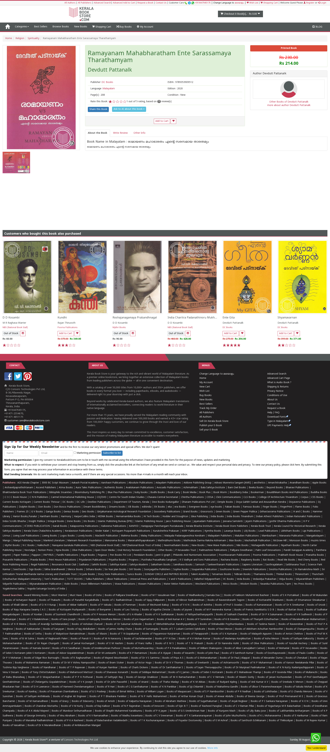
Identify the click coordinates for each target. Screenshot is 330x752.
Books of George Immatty (31, 715)
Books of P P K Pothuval (78, 677)
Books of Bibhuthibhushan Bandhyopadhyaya (171, 624)
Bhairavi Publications (297, 487)
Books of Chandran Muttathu (41, 706)
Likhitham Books (290, 531)
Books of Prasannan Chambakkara (58, 691)
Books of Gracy (60, 701)
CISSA (210, 497)
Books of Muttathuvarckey (138, 648)
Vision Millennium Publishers (96, 584)
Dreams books (117, 506)
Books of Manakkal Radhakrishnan (34, 720)
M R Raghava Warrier (14, 323)
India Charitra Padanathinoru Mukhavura (195, 317)
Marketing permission (88, 453)
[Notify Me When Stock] (23, 333)
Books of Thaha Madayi (165, 682)
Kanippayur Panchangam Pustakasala (162, 526)
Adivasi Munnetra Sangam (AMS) (232, 482)
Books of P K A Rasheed (69, 720)
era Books (180, 506)
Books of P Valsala (100, 605)
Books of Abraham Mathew (170, 701)
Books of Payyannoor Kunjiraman (161, 633)
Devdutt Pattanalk (233, 323)
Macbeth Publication (106, 535)
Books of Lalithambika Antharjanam (289, 711)
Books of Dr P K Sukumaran (267, 614)
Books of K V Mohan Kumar (194, 638)
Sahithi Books (99, 564)
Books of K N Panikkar (163, 686)
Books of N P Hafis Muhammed (148, 696)
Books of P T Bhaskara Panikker (107, 696)
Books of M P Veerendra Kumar (213, 609)
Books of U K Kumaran (224, 633)
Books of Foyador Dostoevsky (184, 720)
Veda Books (243, 579)
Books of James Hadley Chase (115, 629)
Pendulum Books (143, 555)
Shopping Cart (270, 3)
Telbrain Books (242, 574)
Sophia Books (181, 569)
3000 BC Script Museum (55, 482)
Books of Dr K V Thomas (169, 662)
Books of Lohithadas (265, 691)
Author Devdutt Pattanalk (269, 73)
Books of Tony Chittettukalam (39, 672)
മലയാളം (239, 3)
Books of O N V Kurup (43, 605)
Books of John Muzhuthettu (230, 715)
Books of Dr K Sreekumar (289, 605)
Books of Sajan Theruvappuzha (204, 667)
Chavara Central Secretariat (162, 497)
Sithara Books (94, 569)
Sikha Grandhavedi (54, 569)
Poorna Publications (68, 327)
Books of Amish (106, 701)
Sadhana (84, 564)
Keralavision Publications (78, 531)
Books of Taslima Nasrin (261, 624)
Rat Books (269, 559)
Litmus (6, 535)
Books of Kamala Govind (35, 648)
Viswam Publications (149, 584)
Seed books (19, 569)
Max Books (235, 540)
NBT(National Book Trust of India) (141, 545)
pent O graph (163, 555)
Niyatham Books (290, 545)
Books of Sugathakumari (203, 701)
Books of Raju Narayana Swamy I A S (24, 609)
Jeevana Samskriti (233, 521)
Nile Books (242, 545)
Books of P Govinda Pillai (278, 672)
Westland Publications (208, 584)
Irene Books (74, 521)
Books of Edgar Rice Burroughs (41, 658)
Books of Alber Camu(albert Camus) (244, 648)
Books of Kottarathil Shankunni (265, 600)
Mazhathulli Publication (257, 540)
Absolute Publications (141, 482)
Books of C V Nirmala (211, 677)
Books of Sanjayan (53, 629)
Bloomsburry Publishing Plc (90, 492)
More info (212, 747)
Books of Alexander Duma (268, 658)
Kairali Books (60, 526)
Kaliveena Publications (113, 526)
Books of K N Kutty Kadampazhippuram (291, 667)
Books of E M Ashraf (216, 720)
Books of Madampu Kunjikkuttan (232, 638)
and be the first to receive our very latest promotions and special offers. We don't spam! (82, 447)
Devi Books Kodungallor (165, 502)
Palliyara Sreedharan (241, 550)
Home (8, 38)
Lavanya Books (232, 531)
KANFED (134, 526)
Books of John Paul (208, 653)
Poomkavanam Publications (234, 555)
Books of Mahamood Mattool (76, 672)
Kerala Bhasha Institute (199, 526)
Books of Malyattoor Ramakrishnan (65, 633)
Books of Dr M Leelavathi (101, 653)
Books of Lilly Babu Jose (252, 711)
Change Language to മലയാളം (216, 373)
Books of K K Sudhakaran (159, 614)
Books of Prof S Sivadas (229, 605)
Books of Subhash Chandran (232, 614)
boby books (141, 492)
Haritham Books (49, 516)
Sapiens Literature (252, 564)
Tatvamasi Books (221, 574)
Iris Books (89, 521)
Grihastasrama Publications (275, 511)
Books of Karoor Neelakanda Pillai (294, 662)
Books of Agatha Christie (156, 609)
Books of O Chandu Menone (296, 691)
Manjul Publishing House (27, 540)
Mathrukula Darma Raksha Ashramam (204, 540)
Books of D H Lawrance (36, 686)
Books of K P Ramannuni (133, 653)
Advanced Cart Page (278, 378)
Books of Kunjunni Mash (221, 711)
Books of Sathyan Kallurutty (298, 638)
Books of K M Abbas (194, 682)
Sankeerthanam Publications (223, 564)
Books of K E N (300, 701)
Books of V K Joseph (81, 682)
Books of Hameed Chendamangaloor (73, 686)
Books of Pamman (125, 605)
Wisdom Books (248, 584)
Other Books (165, 550)
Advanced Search (102, 3)
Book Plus (205, 492)
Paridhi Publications (67, 555)
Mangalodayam (315, 535)
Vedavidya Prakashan (264, 579)
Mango (6, 540)
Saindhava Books (182, 564)
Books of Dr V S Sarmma (145, 658)
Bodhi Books (157, 492)
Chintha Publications (192, 497)
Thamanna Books (263, 574)
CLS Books (250, 497)
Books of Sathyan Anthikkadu (33, 696)
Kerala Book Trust (261, 526)
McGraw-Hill (280, 540)
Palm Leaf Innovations (268, 550)
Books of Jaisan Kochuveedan (274, 677)
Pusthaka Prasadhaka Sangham (159, 559)
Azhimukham (190, 487)
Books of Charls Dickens (134, 667)
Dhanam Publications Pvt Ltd (198, 502)
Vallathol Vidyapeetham (207, 579)
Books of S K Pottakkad (285, 595)
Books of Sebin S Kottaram (207, 672)
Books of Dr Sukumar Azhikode (124, 624)
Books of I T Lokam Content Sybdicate (183, 629)
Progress (134, 559)
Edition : (175, 88)
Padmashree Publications (213, 550)
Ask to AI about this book (128, 109)
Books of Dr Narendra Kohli (222, 643)
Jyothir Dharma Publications (285, 521)
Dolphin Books (27, 506)
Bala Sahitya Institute (213, 487)
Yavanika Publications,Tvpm (275, 584)
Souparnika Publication (204, 569)
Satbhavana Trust (295, 564)
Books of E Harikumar (296, 715)
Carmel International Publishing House (72, 497)
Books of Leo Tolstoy (126, 609)
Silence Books (75, 569)
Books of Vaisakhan (14, 725)
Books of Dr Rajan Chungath (42, 643)
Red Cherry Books (308, 559)
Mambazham (269, 535)
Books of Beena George (251, 696)
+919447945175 (203, 3)
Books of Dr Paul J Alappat (235, 658)
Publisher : (101, 82)
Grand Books (190, 511)
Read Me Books (286, 559)
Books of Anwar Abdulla (220, 696)
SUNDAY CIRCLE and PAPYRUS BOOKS (166, 574)
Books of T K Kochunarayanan (147, 720)
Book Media (189, 492)
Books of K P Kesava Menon (99, 614)
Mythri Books (119, 327)
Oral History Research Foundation (136, 550)
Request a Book (145, 3)
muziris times (318, 540)
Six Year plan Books (115, 569)
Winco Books (230, 584)
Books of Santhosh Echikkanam (248, 720)
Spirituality (33, 38)
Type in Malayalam (277, 421)
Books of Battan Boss (290, 609)
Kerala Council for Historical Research (295, 526)
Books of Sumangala (146, 629)
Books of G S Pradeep (93, 691)
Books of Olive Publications (258, 643)
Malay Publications (151, 535)
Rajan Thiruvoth (66, 323)
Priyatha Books (117, 559)
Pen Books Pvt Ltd (120, 555)
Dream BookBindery (94, 506)
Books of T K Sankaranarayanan (194, 715)
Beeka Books (256, 487)
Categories (21, 26)
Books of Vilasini (97, 633)
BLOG (318, 26)
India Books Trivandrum (240, 516)
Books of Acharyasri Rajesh (20, 600)
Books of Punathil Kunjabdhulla (81, 600)
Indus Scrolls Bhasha (14, 521)
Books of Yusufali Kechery (292, 643)
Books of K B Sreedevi (226, 619)
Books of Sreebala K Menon (287, 682)
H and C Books (301, 511)
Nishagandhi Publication (264, 545)
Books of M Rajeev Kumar (310, 720)
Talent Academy (200, 574)
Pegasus (102, 555)
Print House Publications (62, 559)
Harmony (66, 516)
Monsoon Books (298, 540)
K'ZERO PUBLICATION (37, 526)
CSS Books (317, 497)
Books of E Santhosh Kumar (238, 653)
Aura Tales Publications (89, 487)
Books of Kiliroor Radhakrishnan (186, 600)
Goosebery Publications (167, 511)
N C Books (29, 545)
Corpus (305, 497)
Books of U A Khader (130, 614)
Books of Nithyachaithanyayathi (195, 614)
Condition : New (176, 95)
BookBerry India (239, 492)
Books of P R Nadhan (239, 691)
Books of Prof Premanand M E (285, 696)
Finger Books (270, 506)
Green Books (223, 511)
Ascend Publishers (46, 487)
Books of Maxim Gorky (240, 677)
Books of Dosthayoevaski (270, 653)
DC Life (80, 502)
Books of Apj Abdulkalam (81, 629)
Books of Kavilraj (26, 691)
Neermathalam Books (176, 545)
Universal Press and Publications (148, 579)
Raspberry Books (250, 559)
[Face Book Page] (8, 379)
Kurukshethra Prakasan (166, 531)
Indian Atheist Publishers (270, 516)
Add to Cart (161, 121)
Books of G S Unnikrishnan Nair (187, 711)
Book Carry (174, 492)
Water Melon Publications (178, 584)
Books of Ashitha (202, 605)
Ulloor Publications (117, 579)
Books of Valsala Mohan (298, 686)
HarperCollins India (84, 516)
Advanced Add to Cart (124, 3)
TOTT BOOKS (75, 579)
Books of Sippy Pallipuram (150, 600)
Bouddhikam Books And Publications (287, 492)
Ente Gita (229, 317)
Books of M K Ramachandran (178, 677)
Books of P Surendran (199, 619)
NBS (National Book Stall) (15, 327)
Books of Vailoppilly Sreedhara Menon (99, 619)
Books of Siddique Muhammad (148, 672)
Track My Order (208, 408)
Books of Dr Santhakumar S (167, 667)
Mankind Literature (54, 540)
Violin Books (71, 584)
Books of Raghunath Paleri (52, 638)
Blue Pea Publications (120, 492)
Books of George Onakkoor (142, 677)
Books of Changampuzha (300, 629)
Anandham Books (300, 482)
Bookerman (257, 492)
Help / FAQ (273, 412)
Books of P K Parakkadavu (171, 648)
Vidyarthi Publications (14, 584)
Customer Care (190, 3)
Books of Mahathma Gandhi (222, 686)
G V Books (37, 511)
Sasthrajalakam (274, 564)
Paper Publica (21, 555)
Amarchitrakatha (277, 482)
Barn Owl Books (237, 487)
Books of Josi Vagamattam (139, 619)
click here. (295, 464)
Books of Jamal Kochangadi (78, 643)
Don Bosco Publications (67, 506)
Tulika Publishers (94, 579)
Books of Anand (139, 682)
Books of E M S (164, 643)
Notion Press (45, 550)
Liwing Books (49, 535)
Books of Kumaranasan (258, 605)
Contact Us (161, 3)
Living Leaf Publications (26, 535)
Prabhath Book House (290, 555)
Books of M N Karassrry (107, 638)
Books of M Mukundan (315, 595)
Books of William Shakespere (205, 648)
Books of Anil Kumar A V (170, 619)
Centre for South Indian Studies (127, 497)
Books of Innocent (154, 706)
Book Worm (220, 492)
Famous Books (251, 506)
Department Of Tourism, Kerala (131, 502)
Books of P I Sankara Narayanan (269, 701)
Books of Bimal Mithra (121, 691)
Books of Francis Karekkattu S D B (254, 609)
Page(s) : (97, 95)
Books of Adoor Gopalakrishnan (66, 653)
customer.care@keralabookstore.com (28, 420)
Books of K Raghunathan (76, 658)
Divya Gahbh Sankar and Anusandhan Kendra (261, 502)
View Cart (204, 386)
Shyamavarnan (287, 317)
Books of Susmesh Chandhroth (62, 614)
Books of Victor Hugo (139, 662)
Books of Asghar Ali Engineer (69, 696)
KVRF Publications (192, 531)
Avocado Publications (169, 487)
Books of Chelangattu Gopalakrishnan (44, 682)
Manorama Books (115, 540)
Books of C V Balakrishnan (33, 619)
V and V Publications (180, 579)
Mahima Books (129, 535)
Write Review (120, 133)
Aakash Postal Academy (85, 482)
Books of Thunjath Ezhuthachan (260, 619)
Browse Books (60, 26)
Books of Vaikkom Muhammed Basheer (246, 595)
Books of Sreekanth (197, 662)
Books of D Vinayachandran (44, 677)
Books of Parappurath (195, 633)
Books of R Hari (106, 686)
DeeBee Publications (99, 502)
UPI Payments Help (278, 425)
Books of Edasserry (83, 701)
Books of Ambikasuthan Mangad (82, 725)
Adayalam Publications (168, 482)
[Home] (7, 27)
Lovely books (85, 535)
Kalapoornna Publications (84, 526)
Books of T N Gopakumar (124, 633)
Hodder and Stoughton (175, 516)
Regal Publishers (40, 564)
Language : (102, 88)
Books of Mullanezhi (306, 672)
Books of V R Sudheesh (298, 614)
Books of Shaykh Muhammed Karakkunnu (118, 711)
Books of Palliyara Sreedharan (122, 595)
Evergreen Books (198, 506)
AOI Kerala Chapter (28, 482)
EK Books (159, 506)
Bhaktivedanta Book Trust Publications (24, 492)
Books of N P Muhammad (257, 662)
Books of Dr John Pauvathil (111, 682)
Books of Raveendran (290, 624)
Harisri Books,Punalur (25, 516)
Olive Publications (82, 550)
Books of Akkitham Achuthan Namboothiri (259, 629)
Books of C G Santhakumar (133, 686)
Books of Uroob (316, 605)
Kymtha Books (213, 531)
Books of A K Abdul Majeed (33, 711)
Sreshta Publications (280, 569)
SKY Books (135, 569)
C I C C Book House (16, 497)
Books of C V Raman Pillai (239, 706)
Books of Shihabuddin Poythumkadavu (222, 624)
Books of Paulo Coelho (301, 653)
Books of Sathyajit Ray (109, 677)
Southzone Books (230, 569)
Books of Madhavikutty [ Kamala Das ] (199, 595)
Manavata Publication (291, 535)
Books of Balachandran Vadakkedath (107, 720)
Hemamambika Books (128, 516)
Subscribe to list (112, 453)
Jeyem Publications (256, 521)
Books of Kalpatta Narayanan (135, 701)
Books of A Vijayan (160, 653)
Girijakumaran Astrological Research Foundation (124, 511)
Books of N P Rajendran (126, 706)
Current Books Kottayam (17, 502)
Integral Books (56, 521)
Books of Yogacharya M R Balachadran (279, 706)
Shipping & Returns (278, 386)
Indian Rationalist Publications (303, 516)
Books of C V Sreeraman (159, 715)
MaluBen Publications (247, 535)
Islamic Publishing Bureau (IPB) (115, 521)
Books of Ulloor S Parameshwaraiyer (261, 686)
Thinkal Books (284, 574)
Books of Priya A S (172, 658)
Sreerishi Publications (254, 569)
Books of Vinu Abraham (62, 715)
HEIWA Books (105, 516)
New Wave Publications (220, 545)
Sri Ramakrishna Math (307, 569)
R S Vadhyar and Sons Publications (198, 559)
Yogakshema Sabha (13, 588)
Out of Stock (11, 333)
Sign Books (35, 569)
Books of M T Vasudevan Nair (158, 595)
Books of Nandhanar (44, 667)
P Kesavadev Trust (185, 550)
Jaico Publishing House (178, 521)
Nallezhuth (43, 545)
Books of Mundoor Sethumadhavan (72, 711)
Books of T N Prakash (190, 643)
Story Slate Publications (111, 574)
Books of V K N (181, 605)
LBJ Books (250, 531)
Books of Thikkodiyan (281, 720)
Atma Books (66, 487)
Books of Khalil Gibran (15, 605)
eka (170, 506)
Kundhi (62, 317)
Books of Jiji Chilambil (191, 686)
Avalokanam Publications (140, 487)
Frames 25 (23, 511)
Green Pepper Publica (245, 511)
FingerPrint (286, 506)
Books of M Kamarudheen (33, 701)
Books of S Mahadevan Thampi (243, 672)
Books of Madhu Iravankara (126, 715)
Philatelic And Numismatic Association (194, 555)
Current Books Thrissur (47, 502)
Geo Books (88, 511)
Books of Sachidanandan (138, 638)
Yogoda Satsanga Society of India (46, 588)
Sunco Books (134, 574)
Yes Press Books (303, 584)
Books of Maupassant (179, 691)
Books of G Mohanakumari (201, 658)
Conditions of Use (277, 395)
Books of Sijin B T (177, 706)
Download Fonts (276, 416)
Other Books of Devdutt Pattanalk (288, 101)
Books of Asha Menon (266, 638)
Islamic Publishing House (149, 521)
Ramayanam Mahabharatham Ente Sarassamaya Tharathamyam (159, 57)
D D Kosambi (11, 317)
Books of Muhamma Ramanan (32, 662)
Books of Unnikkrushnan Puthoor (101, 648)
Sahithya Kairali (118, 564)
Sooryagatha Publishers (157, 569)
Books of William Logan (150, 691)
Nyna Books (62, 550)
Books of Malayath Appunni (256, 633)
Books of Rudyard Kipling (222, 682)
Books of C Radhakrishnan (117, 600)
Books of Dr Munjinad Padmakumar (244, 667)
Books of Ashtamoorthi (225, 662)
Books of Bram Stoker (111, 662)
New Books (80, 26)
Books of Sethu (33, 633)
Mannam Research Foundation (84, 540)
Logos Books (67, 535)
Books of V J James (179, 672)
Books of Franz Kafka (139, 643)
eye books (216, 506)
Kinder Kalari (102, 531)
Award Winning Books (36, 595)
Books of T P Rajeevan (72, 667)
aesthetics (259, 482)
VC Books (228, 579)
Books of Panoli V (80, 638)
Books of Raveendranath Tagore (226, 600)
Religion (19, 38)
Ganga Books (53, 511)
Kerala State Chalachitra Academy (43, 531)
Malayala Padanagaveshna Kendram (184, 535)
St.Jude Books (87, 574)
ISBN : (180, 82)
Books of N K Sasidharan (66, 648)
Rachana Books (229, 559)
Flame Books (302, 506)
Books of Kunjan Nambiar (103, 667)
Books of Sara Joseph (63, 619)
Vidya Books (286, 579)
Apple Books (319, 482)
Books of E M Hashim (110, 643)
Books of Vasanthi (184, 653)
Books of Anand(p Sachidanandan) (49, 624)
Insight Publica (37, 521)
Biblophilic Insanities (60, 492)
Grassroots (206, 511)
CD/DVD (101, 497)
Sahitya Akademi (138, 564)
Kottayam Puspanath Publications (131, 531)
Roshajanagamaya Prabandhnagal (135, 317)
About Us (272, 399)
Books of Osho (93, 595)
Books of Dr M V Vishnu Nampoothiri (74, 662)
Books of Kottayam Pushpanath (67, 609)
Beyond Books (274, 487)
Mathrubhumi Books (169, 540)
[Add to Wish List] (173, 121)
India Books (217, 516)
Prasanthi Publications (15, 559)
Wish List (253, 3)
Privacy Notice (275, 391)
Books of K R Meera (14, 624)
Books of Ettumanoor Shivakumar (305, 600)
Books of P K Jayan (156, 711)
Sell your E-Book (208, 429)
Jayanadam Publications (207, 521)
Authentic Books (113, 487)
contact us (184, 464)
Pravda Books (38, 559)
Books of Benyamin (100, 609)
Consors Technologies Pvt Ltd (81, 739)
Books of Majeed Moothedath (111, 658)
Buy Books (125, 26)
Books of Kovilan (32, 614)
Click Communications (228, 497)
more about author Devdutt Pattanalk (288, 105)
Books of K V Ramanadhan (93, 715)
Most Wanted (59, 595)
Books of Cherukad (296, 658)
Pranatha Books (315, 555)
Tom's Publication (54, 579)
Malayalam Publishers (220, 535)
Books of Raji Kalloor (98, 706)
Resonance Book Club (64, 564)
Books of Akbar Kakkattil (73, 605)
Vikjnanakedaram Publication (45, 584)
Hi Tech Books (152, 516)
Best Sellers (40, 26)
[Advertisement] (165, 199)
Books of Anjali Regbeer (234, 701)
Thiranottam (302, 574)
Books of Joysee (182, 609)
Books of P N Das (165, 638)
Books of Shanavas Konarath (111, 672)
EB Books (133, 506)
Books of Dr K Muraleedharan (44, 725)
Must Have (76, 595)
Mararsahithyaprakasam (141, 540)
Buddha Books (319, 492)
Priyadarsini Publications (92, 559)
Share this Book (98, 109)
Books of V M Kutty (72, 706)
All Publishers (84, 3)
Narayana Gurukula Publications (70, 545)
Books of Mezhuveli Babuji (154, 605)
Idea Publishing (199, 516)
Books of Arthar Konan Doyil (186, 696)
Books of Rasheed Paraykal (206, 706)
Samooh (200, 564)
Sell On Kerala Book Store (213, 421)
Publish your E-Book (210, 425)
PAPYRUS (48, 555)
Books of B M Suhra (22, 638)
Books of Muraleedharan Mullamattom (303, 619)
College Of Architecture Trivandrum (278, 497)
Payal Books (88, 555)
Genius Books (71, 511)
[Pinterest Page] (28, 379)
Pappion (36, 555)
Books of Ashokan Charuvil (87, 624)
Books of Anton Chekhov (289, 633)
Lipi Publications (311, 531)
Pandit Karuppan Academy (298, 550)
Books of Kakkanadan (28, 629)
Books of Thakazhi (49, 600)
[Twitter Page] (18, 379)
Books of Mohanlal (278, 648)
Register (310, 3)
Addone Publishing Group (198, 482)
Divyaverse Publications (302, 502)
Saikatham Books (160, 564)
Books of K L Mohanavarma (265, 715)
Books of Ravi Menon (220, 629)
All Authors (69, 3)
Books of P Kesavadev (304, 648)
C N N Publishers (39, 497)
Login (323, 3)
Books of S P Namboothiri (209, 691)
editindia (146, 506)
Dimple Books (225, 502)
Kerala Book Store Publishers (231, 526)
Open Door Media (105, 550)
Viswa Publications (125, 584)
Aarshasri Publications (113, 482)
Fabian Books (232, 506)
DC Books (228, 327)
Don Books (44, 506)
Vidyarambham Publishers (310, 579)
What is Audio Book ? (279, 382)
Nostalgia (29, 550)
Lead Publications (268, 531)
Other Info (139, 133)
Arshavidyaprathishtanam (19, 487)
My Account (146, 26)
